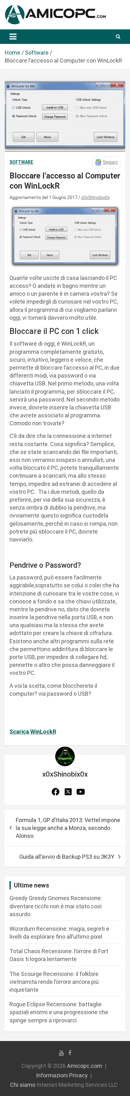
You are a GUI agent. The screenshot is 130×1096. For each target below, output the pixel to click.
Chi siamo (22, 1084)
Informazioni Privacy (62, 1075)
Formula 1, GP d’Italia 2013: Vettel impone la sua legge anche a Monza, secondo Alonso (68, 828)
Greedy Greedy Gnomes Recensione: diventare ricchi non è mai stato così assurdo (55, 906)
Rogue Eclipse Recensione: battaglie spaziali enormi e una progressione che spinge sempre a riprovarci (58, 1012)
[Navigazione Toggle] (13, 36)
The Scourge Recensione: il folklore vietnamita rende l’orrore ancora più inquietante (54, 982)
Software (21, 162)
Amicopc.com (84, 1066)
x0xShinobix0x (95, 197)
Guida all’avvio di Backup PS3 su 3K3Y (66, 856)
